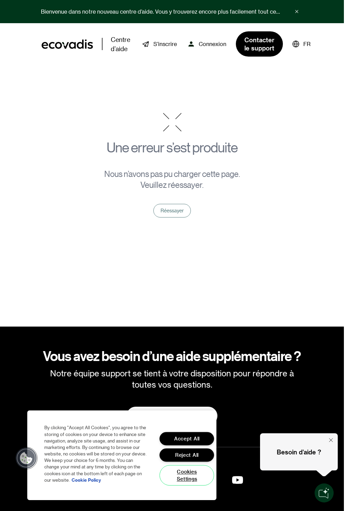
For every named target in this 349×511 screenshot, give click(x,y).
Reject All (187, 455)
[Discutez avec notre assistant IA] (324, 492)
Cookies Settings (187, 475)
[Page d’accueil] (67, 44)
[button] (301, 44)
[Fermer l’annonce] (297, 11)
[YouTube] (237, 480)
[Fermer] (330, 440)
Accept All (187, 438)
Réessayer (172, 210)
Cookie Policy (86, 479)
